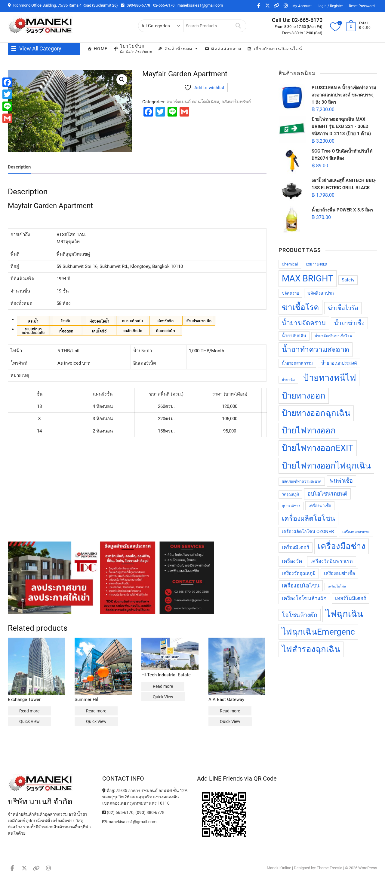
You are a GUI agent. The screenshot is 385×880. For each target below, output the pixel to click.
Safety (348, 280)
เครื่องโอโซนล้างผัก (304, 598)
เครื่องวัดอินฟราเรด (331, 561)
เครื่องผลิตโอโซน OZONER (308, 531)
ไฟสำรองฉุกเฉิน (311, 649)
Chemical (290, 264)
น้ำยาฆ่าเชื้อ (349, 323)
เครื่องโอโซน (337, 586)
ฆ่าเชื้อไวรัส (343, 308)
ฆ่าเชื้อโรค (300, 307)
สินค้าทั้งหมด (178, 48)
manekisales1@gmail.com (200, 5)
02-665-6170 (163, 5)
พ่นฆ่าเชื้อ (341, 481)
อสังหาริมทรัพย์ (236, 102)
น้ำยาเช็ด (288, 380)
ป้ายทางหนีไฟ (329, 378)
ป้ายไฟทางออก (309, 430)
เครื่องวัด (292, 561)
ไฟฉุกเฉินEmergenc (318, 632)
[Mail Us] (104, 821)
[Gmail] (7, 118)
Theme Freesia (329, 868)
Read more (29, 711)
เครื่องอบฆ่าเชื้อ (339, 573)
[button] (121, 79)
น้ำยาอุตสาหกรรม (297, 363)
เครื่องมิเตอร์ (295, 547)
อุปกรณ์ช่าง (291, 506)
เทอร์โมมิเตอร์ (350, 598)
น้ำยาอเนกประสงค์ (339, 363)
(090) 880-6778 (150, 812)
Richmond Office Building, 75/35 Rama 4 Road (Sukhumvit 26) (65, 5)
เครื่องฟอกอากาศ (356, 532)
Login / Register (330, 6)
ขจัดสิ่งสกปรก (320, 293)
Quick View (29, 721)
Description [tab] (19, 167)
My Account (302, 6)
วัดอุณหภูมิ (290, 494)
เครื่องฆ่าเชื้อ (320, 505)
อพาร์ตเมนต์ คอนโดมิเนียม (193, 102)
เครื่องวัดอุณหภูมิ (299, 573)
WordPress (367, 868)
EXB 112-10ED (316, 264)
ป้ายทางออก (303, 396)
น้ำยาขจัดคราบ (304, 322)
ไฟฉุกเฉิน (344, 614)
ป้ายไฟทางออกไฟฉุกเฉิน (326, 466)
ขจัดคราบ (290, 293)
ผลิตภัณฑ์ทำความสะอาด (302, 481)
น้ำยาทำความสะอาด (315, 349)
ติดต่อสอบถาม (226, 48)
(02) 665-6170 (120, 812)
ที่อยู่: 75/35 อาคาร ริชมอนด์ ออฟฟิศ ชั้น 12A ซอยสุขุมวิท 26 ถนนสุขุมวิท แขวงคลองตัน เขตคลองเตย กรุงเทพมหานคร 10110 (144, 797)
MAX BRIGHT (307, 278)
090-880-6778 (138, 5)
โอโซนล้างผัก (299, 614)
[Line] (7, 106)
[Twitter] (7, 94)
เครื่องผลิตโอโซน (308, 518)
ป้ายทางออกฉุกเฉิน (316, 413)
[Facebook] (7, 82)
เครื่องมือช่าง (341, 546)
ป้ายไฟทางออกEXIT (317, 448)
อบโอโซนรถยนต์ (327, 493)
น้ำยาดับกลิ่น (294, 335)
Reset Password (362, 6)
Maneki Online (279, 868)
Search (238, 26)
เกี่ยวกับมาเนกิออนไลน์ (278, 48)
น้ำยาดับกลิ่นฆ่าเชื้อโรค (333, 336)
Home (101, 48)
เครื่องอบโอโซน (300, 585)
